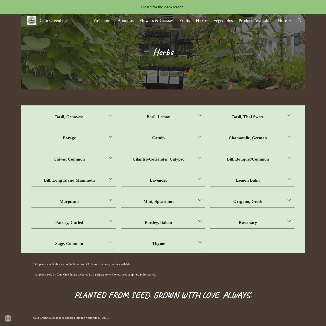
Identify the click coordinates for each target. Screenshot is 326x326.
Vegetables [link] (223, 20)
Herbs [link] (202, 20)
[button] (299, 20)
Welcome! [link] (102, 20)
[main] (163, 52)
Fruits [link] (184, 20)
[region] (163, 7)
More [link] (282, 20)
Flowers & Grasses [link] (156, 20)
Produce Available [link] (255, 20)
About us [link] (126, 20)
